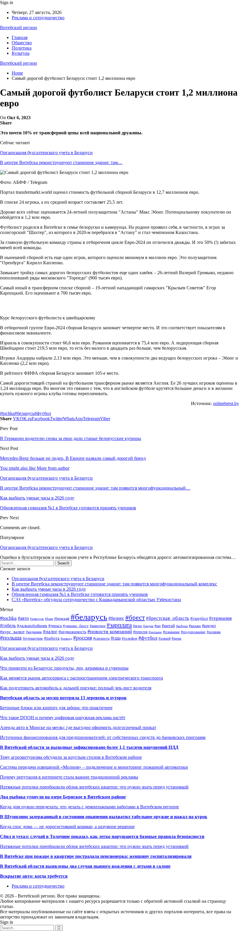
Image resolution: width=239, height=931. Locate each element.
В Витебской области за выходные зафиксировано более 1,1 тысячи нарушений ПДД (89, 747)
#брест (135, 617)
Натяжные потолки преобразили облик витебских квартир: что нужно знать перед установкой (94, 786)
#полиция (214, 632)
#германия (220, 618)
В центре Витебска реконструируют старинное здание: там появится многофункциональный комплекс (114, 583)
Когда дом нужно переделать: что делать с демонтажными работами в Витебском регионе (89, 806)
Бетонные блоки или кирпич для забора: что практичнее (56, 707)
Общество (22, 42)
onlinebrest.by (226, 403)
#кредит (209, 625)
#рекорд (66, 638)
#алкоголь (37, 618)
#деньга (55, 626)
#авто (23, 618)
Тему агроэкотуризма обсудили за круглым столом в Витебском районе (71, 757)
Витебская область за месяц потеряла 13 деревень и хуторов (63, 697)
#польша (11, 638)
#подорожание (193, 632)
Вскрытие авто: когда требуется (34, 876)
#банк (49, 618)
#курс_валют (12, 631)
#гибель (8, 625)
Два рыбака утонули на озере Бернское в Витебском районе (63, 796)
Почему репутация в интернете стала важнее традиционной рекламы (69, 777)
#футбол (42, 413)
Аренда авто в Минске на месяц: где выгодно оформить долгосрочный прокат (78, 727)
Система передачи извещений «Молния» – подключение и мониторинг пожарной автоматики (94, 767)
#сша (116, 638)
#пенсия (140, 631)
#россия (82, 638)
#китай (168, 625)
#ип (157, 626)
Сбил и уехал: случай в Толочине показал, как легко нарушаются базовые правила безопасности (102, 836)
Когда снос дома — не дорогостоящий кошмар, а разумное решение (67, 826)
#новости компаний (109, 631)
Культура (20, 53)
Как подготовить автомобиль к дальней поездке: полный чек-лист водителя (75, 687)
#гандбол (199, 618)
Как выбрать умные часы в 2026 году (49, 589)
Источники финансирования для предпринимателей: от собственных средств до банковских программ (102, 737)
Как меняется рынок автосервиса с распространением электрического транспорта (81, 677)
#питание (155, 632)
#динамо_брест (76, 626)
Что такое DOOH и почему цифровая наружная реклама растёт (62, 717)
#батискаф (61, 618)
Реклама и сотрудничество (38, 17)
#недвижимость (72, 632)
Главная (19, 37)
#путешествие (33, 638)
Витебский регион (18, 27)
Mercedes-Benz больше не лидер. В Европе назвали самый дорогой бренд (73, 458)
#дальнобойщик (32, 625)
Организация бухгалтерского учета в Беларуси (46, 152)
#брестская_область (167, 618)
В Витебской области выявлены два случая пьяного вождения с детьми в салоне (85, 866)
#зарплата (119, 625)
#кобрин (182, 626)
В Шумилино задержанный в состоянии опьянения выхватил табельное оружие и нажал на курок (103, 816)
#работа (51, 638)
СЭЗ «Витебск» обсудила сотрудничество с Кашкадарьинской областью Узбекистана (96, 599)
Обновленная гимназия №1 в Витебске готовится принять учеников (80, 594)
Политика (21, 47)
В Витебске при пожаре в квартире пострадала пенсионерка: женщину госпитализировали (95, 856)
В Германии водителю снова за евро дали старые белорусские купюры (70, 438)
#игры (137, 626)
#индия (148, 626)
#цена (176, 638)
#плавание (171, 632)
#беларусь (24, 413)
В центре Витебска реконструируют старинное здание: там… (61, 162)
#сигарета (101, 638)
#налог (50, 631)
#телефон (129, 638)
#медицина (34, 632)
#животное (98, 626)
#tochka (7, 413)
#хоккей (165, 638)
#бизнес (116, 618)
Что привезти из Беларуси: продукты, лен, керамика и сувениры (64, 668)
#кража (195, 626)
